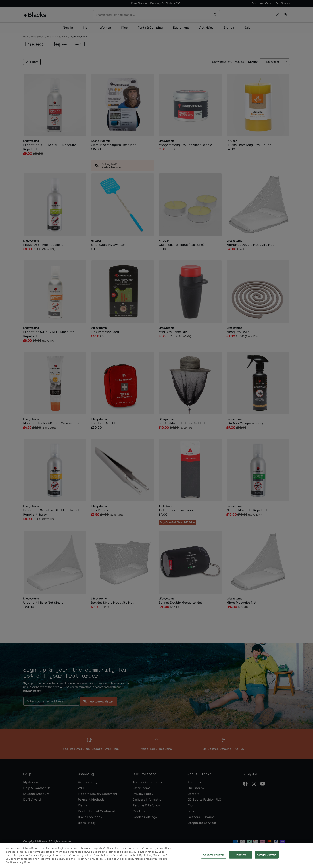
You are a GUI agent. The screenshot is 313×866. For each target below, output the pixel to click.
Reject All (241, 854)
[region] (156, 854)
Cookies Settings (213, 854)
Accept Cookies (267, 854)
